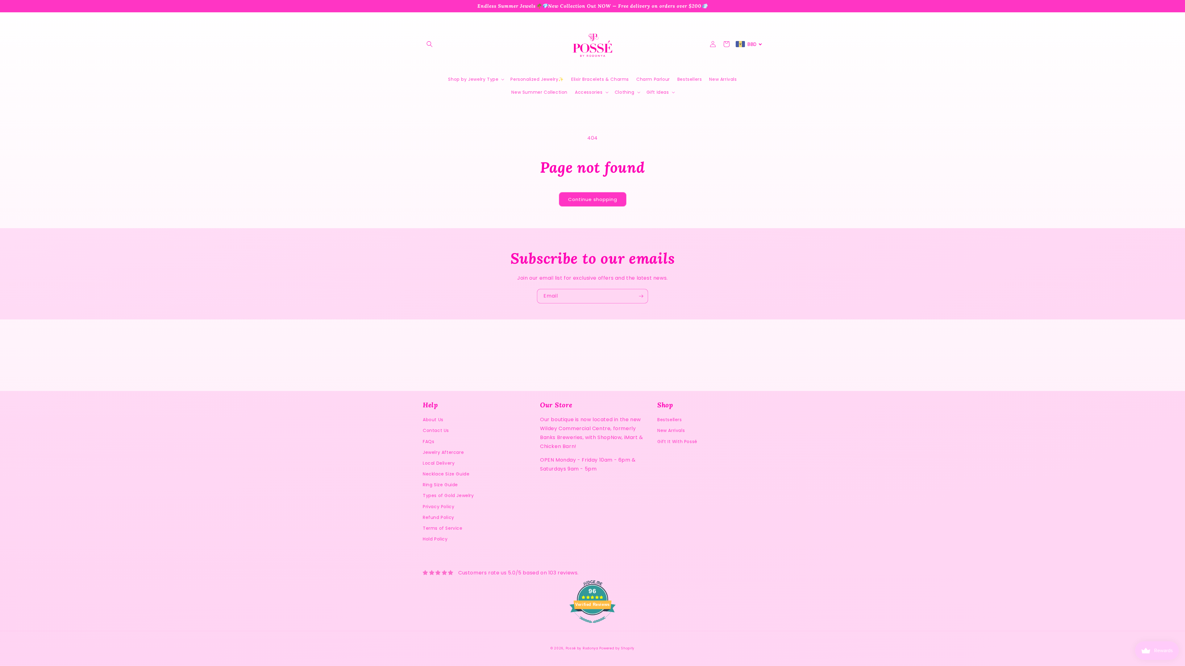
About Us (433, 420)
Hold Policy (435, 539)
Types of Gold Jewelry (448, 495)
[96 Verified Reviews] (592, 626)
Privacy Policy (438, 507)
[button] (429, 44)
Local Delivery (439, 463)
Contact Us (436, 430)
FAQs (428, 441)
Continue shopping (592, 199)
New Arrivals (671, 430)
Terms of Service (443, 528)
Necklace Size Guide (446, 474)
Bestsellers (669, 420)
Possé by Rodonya (582, 648)
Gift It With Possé (677, 441)
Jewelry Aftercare (443, 452)
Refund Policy (438, 517)
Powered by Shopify (616, 648)
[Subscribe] (641, 296)
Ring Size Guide (440, 485)
